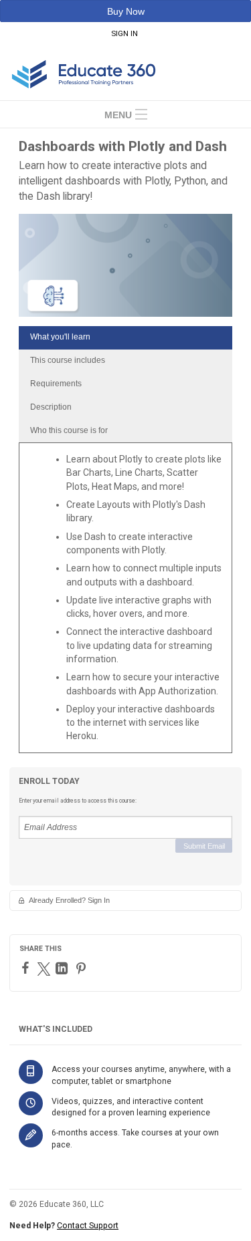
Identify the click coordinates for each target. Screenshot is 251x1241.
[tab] (125, 338)
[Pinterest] (82, 968)
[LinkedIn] (63, 968)
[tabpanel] (125, 602)
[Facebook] (27, 968)
